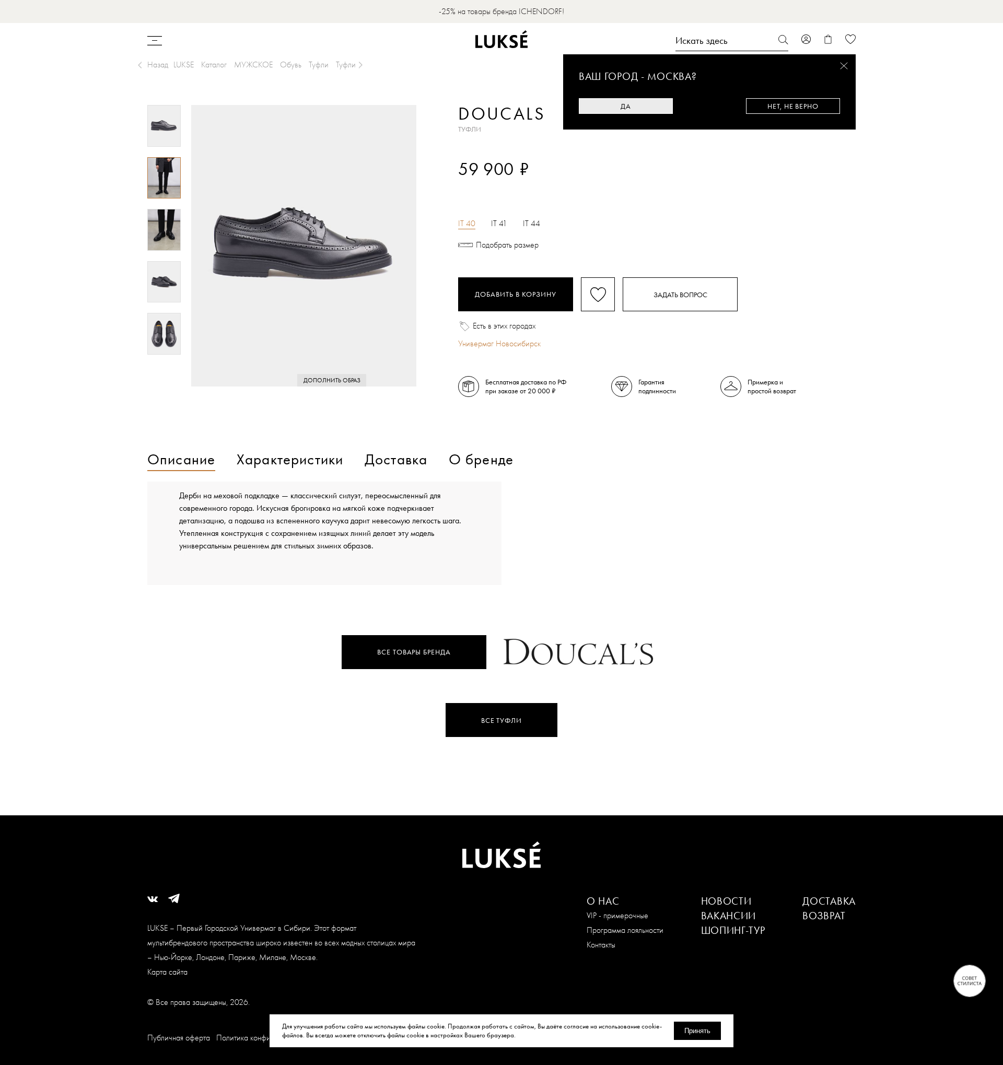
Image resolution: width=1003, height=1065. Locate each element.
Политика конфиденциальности (267, 1037)
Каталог (214, 64)
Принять (697, 1031)
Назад (157, 64)
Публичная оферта (178, 1037)
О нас (603, 901)
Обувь (290, 64)
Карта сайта (167, 971)
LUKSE (183, 64)
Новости (726, 901)
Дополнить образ (332, 380)
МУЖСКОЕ (253, 64)
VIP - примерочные (617, 915)
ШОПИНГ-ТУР (733, 930)
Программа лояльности (625, 929)
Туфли (319, 64)
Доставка (829, 901)
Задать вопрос (680, 294)
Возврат (823, 915)
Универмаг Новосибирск (499, 343)
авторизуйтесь (489, 186)
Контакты (601, 944)
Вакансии (728, 915)
